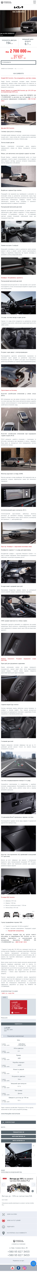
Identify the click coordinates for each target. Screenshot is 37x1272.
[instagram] (24, 1268)
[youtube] (12, 1268)
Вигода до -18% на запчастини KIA (17, 1196)
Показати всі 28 (18, 1132)
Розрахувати (6, 62)
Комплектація (10, 1122)
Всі (18, 1020)
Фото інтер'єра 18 (19, 1140)
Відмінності (18, 1023)
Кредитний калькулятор (16, 931)
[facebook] (18, 1268)
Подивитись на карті (18, 1260)
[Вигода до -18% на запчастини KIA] (18, 1185)
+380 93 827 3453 (21, 942)
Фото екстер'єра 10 (18, 1136)
